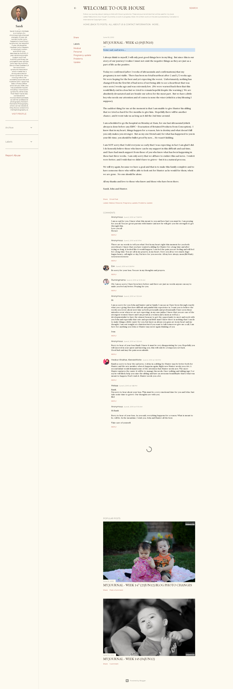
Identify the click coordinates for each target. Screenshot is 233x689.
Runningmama (118, 280)
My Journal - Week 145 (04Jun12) (129, 659)
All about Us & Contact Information (130, 24)
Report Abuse (12, 155)
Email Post (114, 199)
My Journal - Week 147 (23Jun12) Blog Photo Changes (147, 585)
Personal (77, 52)
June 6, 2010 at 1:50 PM (152, 360)
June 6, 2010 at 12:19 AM (136, 280)
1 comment (114, 664)
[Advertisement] (149, 491)
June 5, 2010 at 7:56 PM (133, 217)
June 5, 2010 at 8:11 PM (132, 241)
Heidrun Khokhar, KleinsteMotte (126, 360)
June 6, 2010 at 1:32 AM (133, 296)
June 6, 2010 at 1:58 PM (128, 386)
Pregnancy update (82, 55)
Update (76, 62)
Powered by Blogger (138, 681)
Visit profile (19, 114)
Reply (113, 235)
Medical (77, 48)
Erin (113, 266)
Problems (78, 59)
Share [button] (76, 37)
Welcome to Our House (114, 8)
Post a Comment (116, 590)
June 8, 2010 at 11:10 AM (133, 407)
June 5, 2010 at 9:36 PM (125, 266)
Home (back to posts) (95, 24)
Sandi (19, 26)
